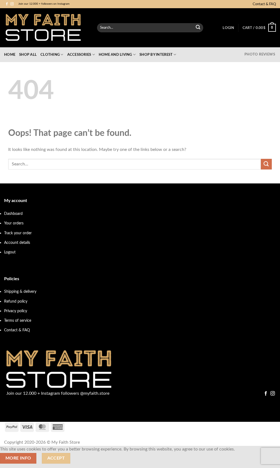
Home (9, 54)
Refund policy (15, 301)
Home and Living (115, 54)
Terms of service (17, 320)
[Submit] (198, 28)
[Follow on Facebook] (6, 4)
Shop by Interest (156, 54)
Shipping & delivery (20, 291)
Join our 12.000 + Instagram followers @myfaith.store (57, 393)
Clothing (50, 54)
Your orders (14, 223)
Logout (10, 252)
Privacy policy (15, 311)
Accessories (79, 54)
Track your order (18, 233)
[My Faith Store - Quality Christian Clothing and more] (46, 27)
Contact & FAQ (264, 4)
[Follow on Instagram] (12, 4)
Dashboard (13, 214)
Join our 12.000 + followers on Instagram (43, 3)
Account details (17, 243)
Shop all (28, 54)
